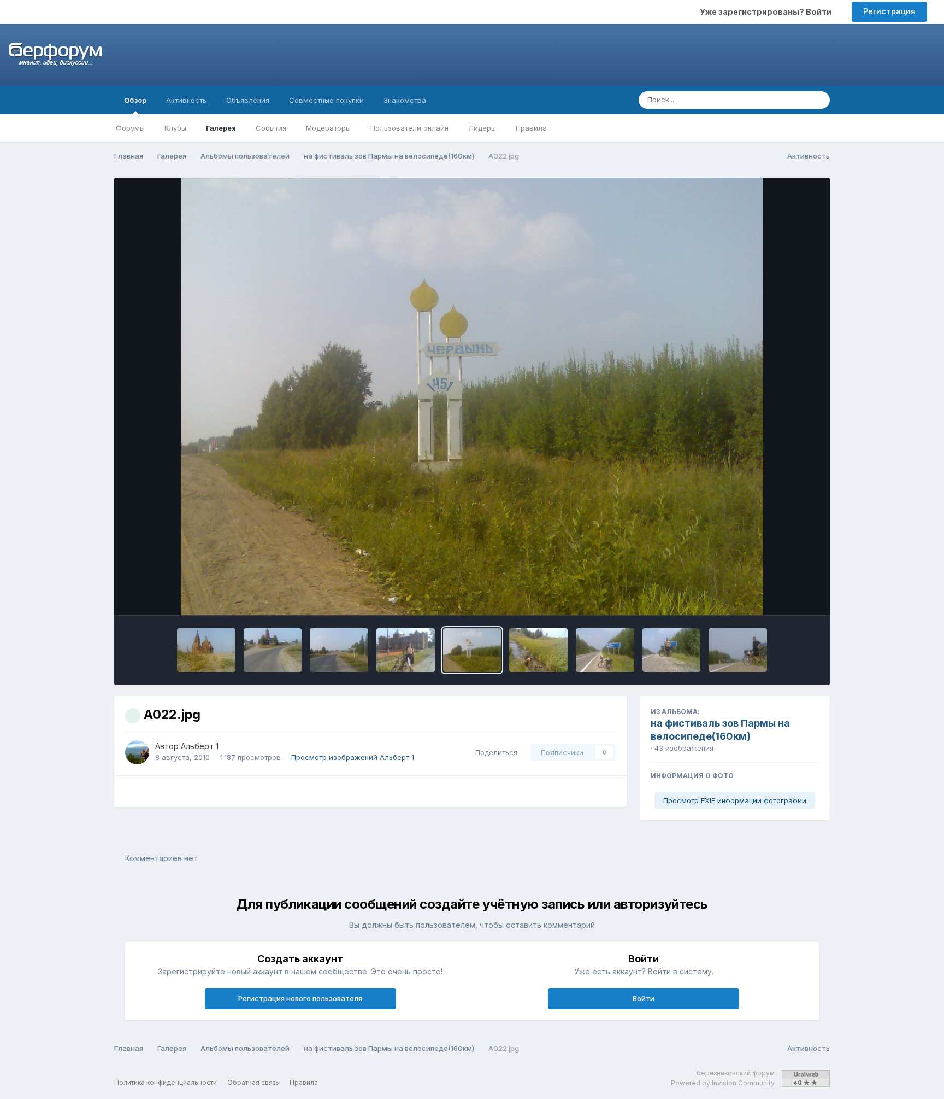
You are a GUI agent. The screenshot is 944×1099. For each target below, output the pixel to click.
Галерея (221, 128)
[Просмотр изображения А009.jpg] (738, 650)
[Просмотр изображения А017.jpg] (538, 650)
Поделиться (494, 752)
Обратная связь (253, 1082)
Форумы (130, 128)
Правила (531, 128)
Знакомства (405, 100)
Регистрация (889, 11)
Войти (643, 998)
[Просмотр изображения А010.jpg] (671, 650)
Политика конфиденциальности (165, 1082)
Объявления (247, 100)
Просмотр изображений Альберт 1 (352, 757)
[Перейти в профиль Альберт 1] (137, 752)
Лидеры (482, 128)
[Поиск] (818, 100)
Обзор (135, 100)
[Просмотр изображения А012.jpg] (605, 650)
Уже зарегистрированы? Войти (767, 11)
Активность (186, 100)
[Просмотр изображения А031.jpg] (339, 650)
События (271, 128)
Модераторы (328, 128)
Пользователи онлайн (409, 128)
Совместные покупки (326, 100)
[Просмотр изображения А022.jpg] (472, 650)
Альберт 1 (200, 746)
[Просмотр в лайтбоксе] (472, 396)
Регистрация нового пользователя (300, 998)
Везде (782, 100)
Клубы (175, 128)
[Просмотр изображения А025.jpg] (405, 650)
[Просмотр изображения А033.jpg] (273, 650)
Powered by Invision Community (723, 1083)
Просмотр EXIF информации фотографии (734, 800)
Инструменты (780, 595)
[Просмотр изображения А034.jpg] (206, 650)
